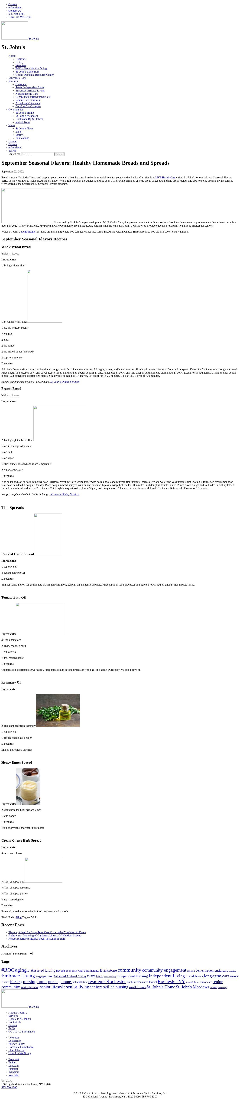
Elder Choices (16, 1050)
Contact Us (14, 10)
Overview (21, 58)
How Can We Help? (19, 16)
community (129, 970)
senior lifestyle (52, 986)
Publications (22, 137)
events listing (28, 231)
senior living (77, 986)
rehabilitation (80, 982)
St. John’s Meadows (26, 115)
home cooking (110, 977)
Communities (15, 109)
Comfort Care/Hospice (28, 106)
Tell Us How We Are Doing (31, 68)
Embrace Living (18, 975)
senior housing (30, 987)
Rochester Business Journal (142, 982)
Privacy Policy (16, 1043)
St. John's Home (160, 986)
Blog (18, 131)
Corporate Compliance (21, 1047)
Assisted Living (43, 970)
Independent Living (167, 975)
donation (232, 971)
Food (99, 976)
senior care (206, 982)
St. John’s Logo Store (27, 71)
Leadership (14, 1040)
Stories (19, 134)
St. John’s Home (24, 112)
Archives (6, 953)
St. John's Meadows (192, 987)
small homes (137, 987)
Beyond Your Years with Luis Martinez (77, 970)
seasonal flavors (192, 982)
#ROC (7, 970)
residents (97, 981)
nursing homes (60, 981)
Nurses (5, 982)
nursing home (35, 981)
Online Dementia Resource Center (34, 74)
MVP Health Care (165, 177)
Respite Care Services (27, 100)
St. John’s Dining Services (64, 381)
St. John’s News (24, 128)
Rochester (116, 981)
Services (13, 81)
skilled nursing (115, 987)
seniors (96, 986)
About (11, 55)
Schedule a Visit (17, 77)
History (19, 62)
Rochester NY (171, 981)
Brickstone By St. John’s (29, 118)
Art (28, 971)
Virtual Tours (22, 122)
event (91, 976)
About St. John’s (17, 1012)
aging (21, 970)
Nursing (16, 981)
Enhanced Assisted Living (29, 90)
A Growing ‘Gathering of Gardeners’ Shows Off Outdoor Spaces (44, 935)
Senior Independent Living (30, 87)
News (11, 125)
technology (222, 988)
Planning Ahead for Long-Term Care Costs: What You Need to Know (47, 932)
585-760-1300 (16, 13)
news (234, 976)
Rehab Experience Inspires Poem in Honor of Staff (36, 938)
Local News (194, 976)
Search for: (14, 153)
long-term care (216, 975)
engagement (44, 976)
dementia (202, 970)
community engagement (164, 970)
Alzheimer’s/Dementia (27, 103)
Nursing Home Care (26, 93)
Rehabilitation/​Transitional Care (33, 96)
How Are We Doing (19, 1053)
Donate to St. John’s (19, 1018)
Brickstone (108, 970)
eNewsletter (15, 7)
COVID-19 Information (21, 1031)
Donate (12, 141)
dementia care (218, 970)
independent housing (132, 976)
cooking (191, 970)
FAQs (11, 1028)
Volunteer (20, 65)
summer (213, 987)
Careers (12, 4)
